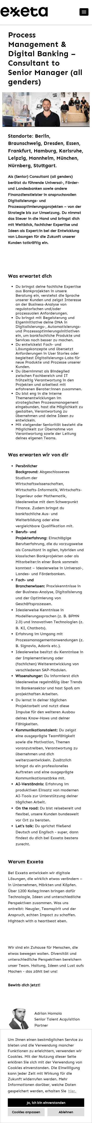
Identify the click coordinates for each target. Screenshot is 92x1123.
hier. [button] (72, 1091)
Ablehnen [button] (66, 1112)
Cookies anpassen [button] (26, 1112)
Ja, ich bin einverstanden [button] (46, 1102)
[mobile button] (83, 12)
